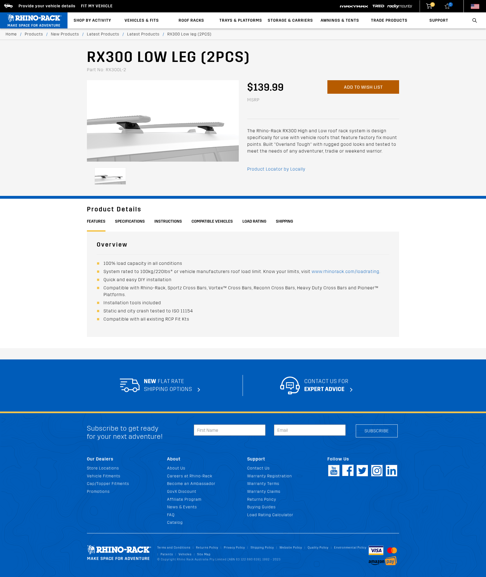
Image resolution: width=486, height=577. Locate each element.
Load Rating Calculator (270, 515)
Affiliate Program (184, 499)
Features (96, 221)
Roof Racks (191, 20)
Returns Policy (261, 499)
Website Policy (291, 547)
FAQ (171, 515)
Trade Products (389, 20)
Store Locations (103, 468)
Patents (167, 554)
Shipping (284, 221)
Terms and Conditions (173, 547)
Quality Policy (318, 547)
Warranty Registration (269, 476)
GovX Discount (181, 491)
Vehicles (185, 554)
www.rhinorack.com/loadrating (345, 271)
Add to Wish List (363, 87)
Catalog (175, 522)
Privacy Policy (234, 547)
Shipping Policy (262, 547)
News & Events (182, 507)
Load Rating (254, 221)
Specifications (130, 221)
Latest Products (103, 34)
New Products (65, 34)
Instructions (168, 221)
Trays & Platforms (240, 20)
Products (34, 34)
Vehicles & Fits (142, 20)
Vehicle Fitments (103, 476)
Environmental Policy (350, 547)
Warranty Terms (263, 483)
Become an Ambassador (191, 483)
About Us (176, 468)
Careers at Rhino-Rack (189, 476)
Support (438, 20)
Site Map (204, 554)
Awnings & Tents (340, 20)
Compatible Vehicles (212, 221)
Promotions (98, 491)
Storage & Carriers (290, 20)
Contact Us (258, 468)
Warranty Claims (263, 491)
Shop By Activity (92, 20)
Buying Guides (261, 507)
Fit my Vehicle (97, 6)
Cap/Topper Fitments (108, 483)
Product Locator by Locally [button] (276, 169)
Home (11, 34)
